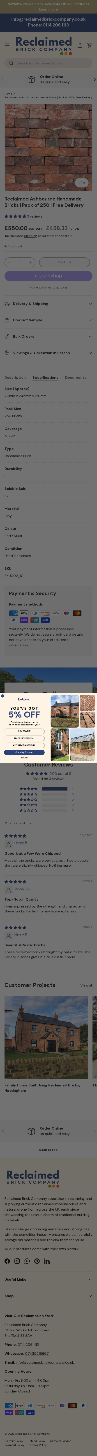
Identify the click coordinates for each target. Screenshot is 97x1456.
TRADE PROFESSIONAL (24, 738)
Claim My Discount (24, 752)
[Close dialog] (2, 696)
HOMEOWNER (24, 731)
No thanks (24, 757)
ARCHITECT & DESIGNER (24, 745)
